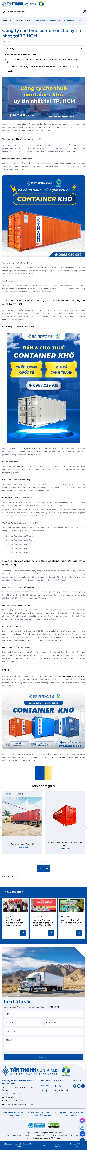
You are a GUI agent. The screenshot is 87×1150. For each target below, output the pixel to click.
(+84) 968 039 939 (52, 1007)
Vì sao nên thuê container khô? (22, 55)
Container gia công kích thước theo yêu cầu (64, 844)
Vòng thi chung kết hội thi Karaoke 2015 (71, 921)
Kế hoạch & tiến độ (77, 1145)
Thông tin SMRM (57, 1145)
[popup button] (82, 1140)
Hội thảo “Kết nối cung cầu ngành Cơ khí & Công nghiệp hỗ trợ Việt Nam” (43, 923)
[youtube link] (79, 1086)
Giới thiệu (45, 1081)
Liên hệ (43, 1090)
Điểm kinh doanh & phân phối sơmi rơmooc (16, 1114)
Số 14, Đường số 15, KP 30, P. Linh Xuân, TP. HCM (18, 1089)
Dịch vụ (57, 1085)
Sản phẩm (59, 1081)
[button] (40, 861)
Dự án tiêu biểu (61, 1090)
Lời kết (11, 71)
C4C (44, 1145)
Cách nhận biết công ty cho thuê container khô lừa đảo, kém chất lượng (43, 67)
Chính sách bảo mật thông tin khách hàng (19, 1145)
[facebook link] (12, 876)
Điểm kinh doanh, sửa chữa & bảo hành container (43, 1114)
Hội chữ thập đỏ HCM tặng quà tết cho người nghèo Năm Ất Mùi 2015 (14, 923)
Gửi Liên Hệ (43, 1057)
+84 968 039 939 (16, 1101)
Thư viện (44, 1085)
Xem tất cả (43, 869)
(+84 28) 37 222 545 (14, 1094)
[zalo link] (83, 1086)
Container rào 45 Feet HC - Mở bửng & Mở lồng (22, 844)
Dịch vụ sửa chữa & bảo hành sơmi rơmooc (71, 1114)
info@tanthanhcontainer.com (20, 1104)
